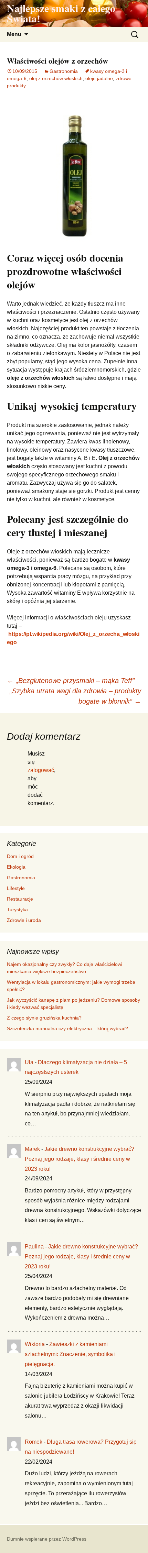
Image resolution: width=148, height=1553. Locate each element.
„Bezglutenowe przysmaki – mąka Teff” (71, 680)
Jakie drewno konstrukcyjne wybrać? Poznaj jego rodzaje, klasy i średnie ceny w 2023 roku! (79, 1159)
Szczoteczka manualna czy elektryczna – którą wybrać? (67, 1028)
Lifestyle (16, 888)
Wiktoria (35, 1344)
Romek (33, 1442)
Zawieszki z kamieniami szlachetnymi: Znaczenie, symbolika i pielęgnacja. (70, 1354)
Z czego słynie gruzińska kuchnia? (45, 1018)
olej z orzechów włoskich (56, 78)
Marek (32, 1149)
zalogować (41, 770)
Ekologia (16, 867)
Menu (14, 34)
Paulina (34, 1246)
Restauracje (20, 899)
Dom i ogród (20, 856)
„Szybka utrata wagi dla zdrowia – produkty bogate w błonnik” (75, 696)
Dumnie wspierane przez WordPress (46, 1539)
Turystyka (17, 909)
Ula (29, 1062)
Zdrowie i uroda (24, 920)
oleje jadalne (99, 78)
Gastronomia (64, 71)
